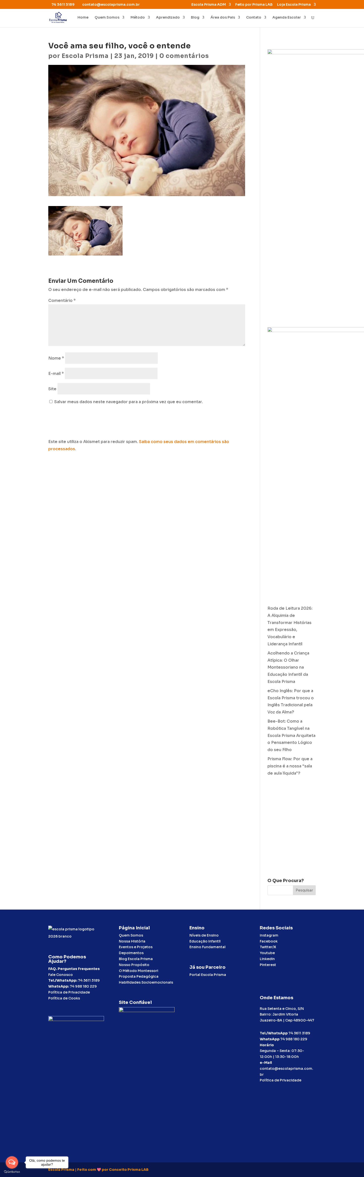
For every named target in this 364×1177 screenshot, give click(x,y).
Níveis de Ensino (204, 935)
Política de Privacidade (69, 992)
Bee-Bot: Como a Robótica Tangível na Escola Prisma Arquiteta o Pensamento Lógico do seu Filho (291, 735)
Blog (195, 18)
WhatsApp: (58, 986)
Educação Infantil (205, 941)
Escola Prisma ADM (208, 5)
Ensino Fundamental (207, 947)
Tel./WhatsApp (274, 1033)
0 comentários (184, 56)
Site (52, 389)
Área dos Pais (222, 18)
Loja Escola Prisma (294, 5)
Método (137, 18)
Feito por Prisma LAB (254, 5)
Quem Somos (107, 18)
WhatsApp (270, 1039)
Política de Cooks (64, 998)
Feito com (86, 1169)
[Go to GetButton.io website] (12, 1172)
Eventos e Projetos (136, 947)
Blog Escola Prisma (136, 959)
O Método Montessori (138, 970)
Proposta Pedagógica (138, 976)
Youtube (267, 953)
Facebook (269, 941)
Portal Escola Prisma (207, 974)
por (105, 1169)
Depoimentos (131, 953)
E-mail (56, 373)
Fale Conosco (60, 974)
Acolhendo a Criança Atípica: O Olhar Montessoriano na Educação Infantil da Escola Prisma (288, 667)
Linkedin (267, 959)
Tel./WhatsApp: (63, 980)
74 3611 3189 (89, 980)
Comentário (62, 300)
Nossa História (132, 941)
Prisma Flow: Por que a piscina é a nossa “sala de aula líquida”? (289, 766)
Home (83, 18)
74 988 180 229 (83, 986)
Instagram (269, 935)
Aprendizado (168, 18)
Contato (253, 18)
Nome (56, 358)
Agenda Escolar (286, 18)
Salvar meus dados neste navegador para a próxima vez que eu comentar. (128, 401)
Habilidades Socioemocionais (146, 982)
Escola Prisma (85, 56)
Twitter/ (268, 947)
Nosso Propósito (134, 965)
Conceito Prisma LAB (129, 1169)
